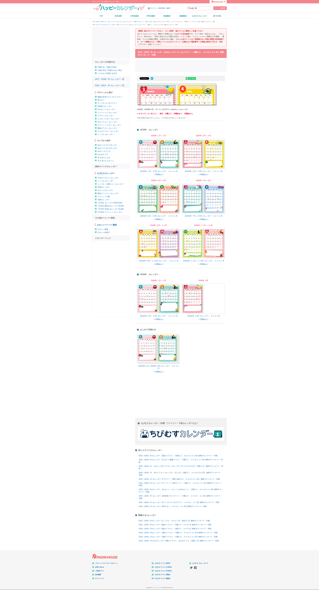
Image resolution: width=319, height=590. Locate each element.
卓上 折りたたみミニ (106, 161)
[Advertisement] (181, 65)
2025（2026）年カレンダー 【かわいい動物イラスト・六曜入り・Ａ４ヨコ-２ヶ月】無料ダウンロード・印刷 (181, 461)
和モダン (101, 100)
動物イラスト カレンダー (107, 128)
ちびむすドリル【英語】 (163, 574)
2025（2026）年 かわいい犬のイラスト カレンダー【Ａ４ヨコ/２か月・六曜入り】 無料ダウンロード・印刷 (181, 467)
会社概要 (98, 574)
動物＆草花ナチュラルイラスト (110, 97)
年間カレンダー (104, 187)
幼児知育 (118, 16)
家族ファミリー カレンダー (108, 193)
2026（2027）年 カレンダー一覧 (109, 85)
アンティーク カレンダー (107, 113)
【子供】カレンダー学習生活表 (110, 203)
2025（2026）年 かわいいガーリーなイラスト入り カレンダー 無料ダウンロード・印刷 (122, 21)
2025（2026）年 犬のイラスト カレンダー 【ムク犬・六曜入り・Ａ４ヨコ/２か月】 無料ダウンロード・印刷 (180, 474)
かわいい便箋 (103, 229)
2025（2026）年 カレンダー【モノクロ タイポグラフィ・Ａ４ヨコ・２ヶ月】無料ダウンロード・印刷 (179, 502)
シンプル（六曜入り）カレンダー (111, 184)
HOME (218, 16)
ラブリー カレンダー (106, 116)
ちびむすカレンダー (199, 16)
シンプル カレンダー (106, 134)
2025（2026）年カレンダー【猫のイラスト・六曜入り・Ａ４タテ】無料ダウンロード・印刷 (175, 525)
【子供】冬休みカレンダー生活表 (111, 209)
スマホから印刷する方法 (107, 73)
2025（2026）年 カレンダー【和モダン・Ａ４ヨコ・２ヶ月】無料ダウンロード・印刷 (172, 506)
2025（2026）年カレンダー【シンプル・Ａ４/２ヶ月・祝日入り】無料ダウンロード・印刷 (174, 521)
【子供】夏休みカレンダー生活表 (111, 206)
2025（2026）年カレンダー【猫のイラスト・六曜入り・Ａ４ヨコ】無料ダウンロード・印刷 (175, 529)
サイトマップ (99, 578)
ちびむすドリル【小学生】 (163, 567)
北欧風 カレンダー (105, 106)
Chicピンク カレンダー (107, 109)
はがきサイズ (103, 154)
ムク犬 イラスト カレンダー (109, 119)
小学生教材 (134, 16)
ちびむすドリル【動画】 (163, 578)
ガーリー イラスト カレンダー (109, 125)
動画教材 (183, 16)
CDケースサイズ (104, 151)
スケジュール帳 (104, 196)
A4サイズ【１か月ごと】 (107, 145)
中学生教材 (150, 16)
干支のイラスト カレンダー (108, 178)
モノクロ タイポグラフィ (107, 103)
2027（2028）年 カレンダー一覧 (109, 79)
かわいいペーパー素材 (107, 225)
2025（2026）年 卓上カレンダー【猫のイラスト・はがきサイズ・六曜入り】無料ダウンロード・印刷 (179, 541)
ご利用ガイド (99, 571)
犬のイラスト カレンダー (107, 122)
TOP (101, 16)
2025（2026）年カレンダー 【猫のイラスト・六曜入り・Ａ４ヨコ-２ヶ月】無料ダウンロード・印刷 (178, 456)
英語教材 (166, 16)
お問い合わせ (99, 567)
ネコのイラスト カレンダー (108, 131)
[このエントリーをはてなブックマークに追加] (152, 80)
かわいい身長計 (104, 232)
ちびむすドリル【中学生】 (163, 571)
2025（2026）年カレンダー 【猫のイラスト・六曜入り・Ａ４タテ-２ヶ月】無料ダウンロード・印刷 (178, 533)
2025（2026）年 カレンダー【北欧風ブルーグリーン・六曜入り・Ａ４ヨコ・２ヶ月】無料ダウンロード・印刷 (180, 497)
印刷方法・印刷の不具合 (107, 67)
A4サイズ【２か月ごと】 (103, 24)
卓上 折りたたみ (104, 158)
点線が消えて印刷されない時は (110, 70)
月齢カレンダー (104, 200)
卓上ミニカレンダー (105, 190)
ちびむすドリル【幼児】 (163, 563)
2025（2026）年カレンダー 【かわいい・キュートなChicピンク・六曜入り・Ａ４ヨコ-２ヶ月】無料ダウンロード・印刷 (181, 490)
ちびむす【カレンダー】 (200, 563)
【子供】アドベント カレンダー (110, 212)
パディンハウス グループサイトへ (106, 563)
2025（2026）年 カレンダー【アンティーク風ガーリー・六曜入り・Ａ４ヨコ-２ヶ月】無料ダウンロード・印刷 (181, 484)
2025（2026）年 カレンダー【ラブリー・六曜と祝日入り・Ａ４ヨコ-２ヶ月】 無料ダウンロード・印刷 (179, 479)
